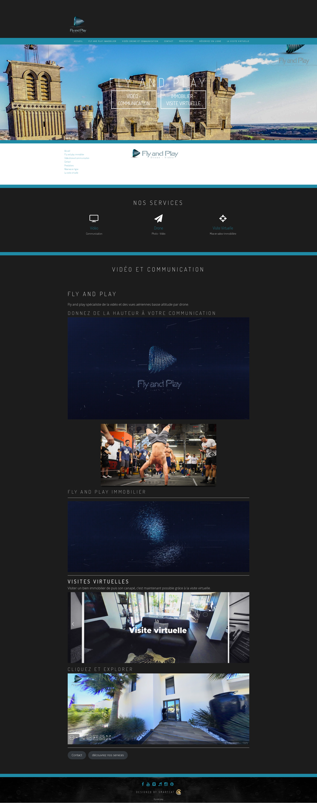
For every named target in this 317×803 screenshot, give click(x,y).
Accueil (78, 41)
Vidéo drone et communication (140, 41)
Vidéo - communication (134, 99)
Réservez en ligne (210, 41)
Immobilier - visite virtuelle (183, 99)
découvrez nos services (108, 755)
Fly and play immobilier (102, 41)
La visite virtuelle (238, 41)
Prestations (186, 41)
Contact (168, 41)
